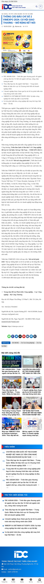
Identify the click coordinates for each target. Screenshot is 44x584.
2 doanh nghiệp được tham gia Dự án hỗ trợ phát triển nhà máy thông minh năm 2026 (23, 520)
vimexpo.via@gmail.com (10, 314)
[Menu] (40, 6)
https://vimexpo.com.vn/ (15, 326)
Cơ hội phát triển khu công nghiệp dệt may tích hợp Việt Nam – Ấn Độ (22, 533)
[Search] (36, 7)
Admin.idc (18, 26)
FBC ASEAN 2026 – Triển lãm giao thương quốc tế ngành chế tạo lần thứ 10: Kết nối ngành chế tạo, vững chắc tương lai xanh (23, 79)
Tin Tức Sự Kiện (28, 14)
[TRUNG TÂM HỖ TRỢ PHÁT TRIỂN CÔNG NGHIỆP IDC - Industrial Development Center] (17, 6)
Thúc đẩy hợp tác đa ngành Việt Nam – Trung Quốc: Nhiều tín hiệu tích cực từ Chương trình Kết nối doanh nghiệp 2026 (21, 86)
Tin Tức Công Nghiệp (15, 14)
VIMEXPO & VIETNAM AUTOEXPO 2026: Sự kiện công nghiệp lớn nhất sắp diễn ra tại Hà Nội (23, 527)
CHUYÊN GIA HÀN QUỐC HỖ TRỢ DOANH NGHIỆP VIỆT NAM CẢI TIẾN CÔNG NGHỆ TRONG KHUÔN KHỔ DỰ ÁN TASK (21, 454)
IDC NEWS (5, 14)
